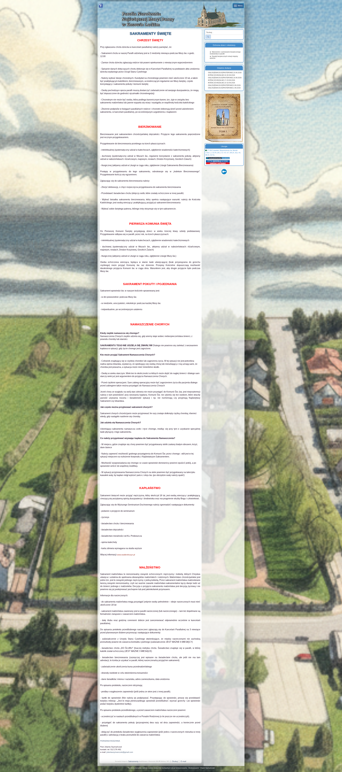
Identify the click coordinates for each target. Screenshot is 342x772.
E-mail (183, 761)
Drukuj (175, 761)
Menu (240, 6)
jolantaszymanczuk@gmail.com (119, 752)
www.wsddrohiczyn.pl (126, 555)
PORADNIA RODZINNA (110, 741)
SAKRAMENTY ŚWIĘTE (150, 34)
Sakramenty (133, 761)
